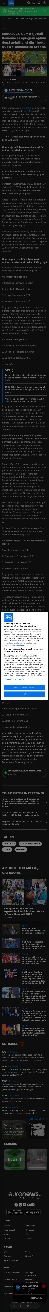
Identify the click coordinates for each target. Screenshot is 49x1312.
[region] (24, 656)
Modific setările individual (24, 687)
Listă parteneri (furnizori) (14, 679)
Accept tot (24, 694)
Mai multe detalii (18, 645)
